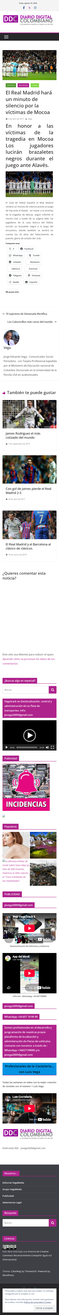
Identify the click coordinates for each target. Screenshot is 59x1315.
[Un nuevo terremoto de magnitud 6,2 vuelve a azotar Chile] (43, 872)
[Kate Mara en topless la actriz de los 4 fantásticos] (16, 845)
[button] (29, 735)
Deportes (11, 85)
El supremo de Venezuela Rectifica (26, 314)
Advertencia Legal (12, 1202)
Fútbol (35, 85)
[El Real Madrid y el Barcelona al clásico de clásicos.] (29, 513)
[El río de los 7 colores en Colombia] (43, 845)
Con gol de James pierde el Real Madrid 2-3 (28, 491)
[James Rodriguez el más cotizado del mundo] (29, 402)
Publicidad (8, 1195)
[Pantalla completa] (52, 747)
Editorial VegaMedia (13, 1182)
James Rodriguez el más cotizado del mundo (23, 435)
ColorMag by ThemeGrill (24, 1271)
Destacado (23, 85)
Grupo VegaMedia (12, 1189)
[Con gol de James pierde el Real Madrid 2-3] (29, 457)
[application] (29, 735)
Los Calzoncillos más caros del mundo (30, 322)
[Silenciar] (47, 747)
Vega (30, 118)
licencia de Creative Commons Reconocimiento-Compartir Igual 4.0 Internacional (27, 1255)
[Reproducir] (6, 747)
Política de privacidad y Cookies (37, 1302)
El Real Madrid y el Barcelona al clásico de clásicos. (28, 546)
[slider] (27, 747)
